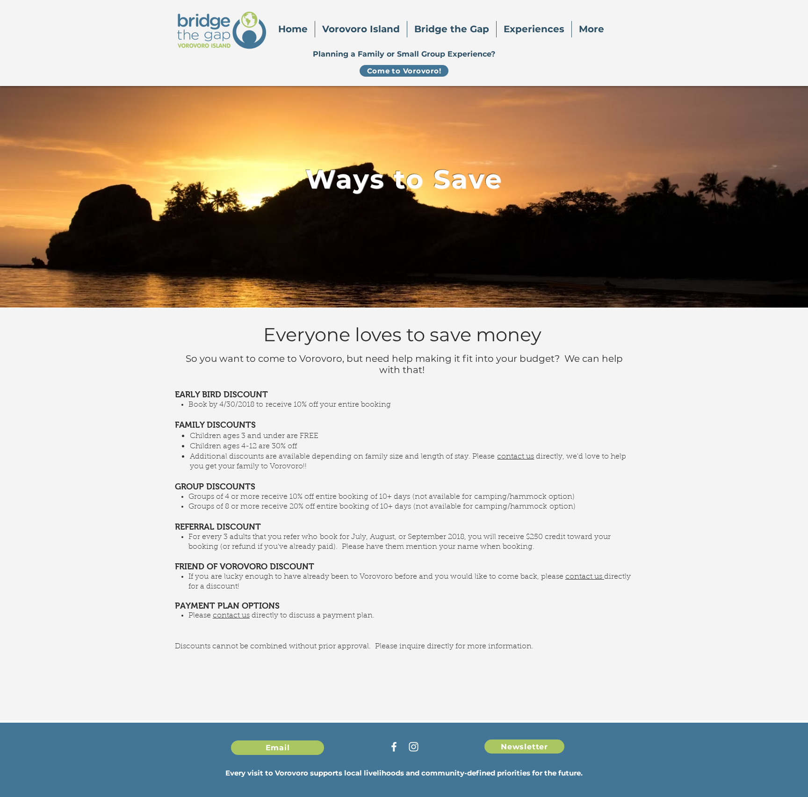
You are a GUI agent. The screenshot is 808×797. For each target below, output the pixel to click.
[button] (361, 29)
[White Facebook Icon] (394, 746)
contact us (515, 456)
